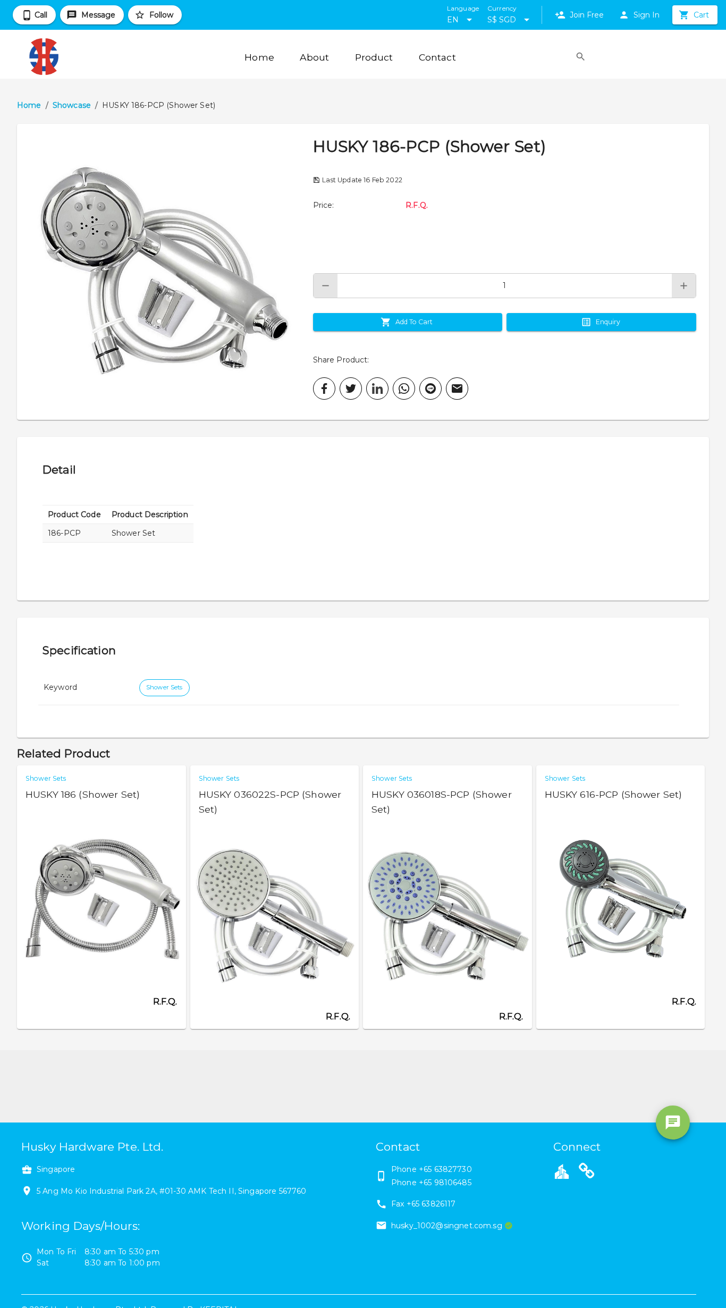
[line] (430, 388)
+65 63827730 (445, 1169)
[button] (165, 272)
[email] (457, 388)
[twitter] (351, 388)
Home (29, 105)
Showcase (72, 105)
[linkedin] (377, 388)
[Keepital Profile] (561, 1171)
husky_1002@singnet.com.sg (446, 1225)
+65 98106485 (445, 1182)
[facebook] (324, 388)
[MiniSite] (587, 1172)
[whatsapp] (404, 388)
